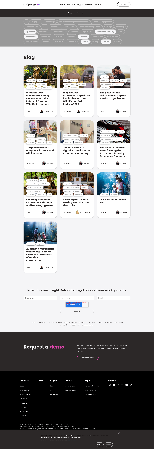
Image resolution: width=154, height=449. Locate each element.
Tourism (106, 41)
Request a (44, 347)
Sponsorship (73, 41)
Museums (43, 32)
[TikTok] (132, 386)
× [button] (118, 433)
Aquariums (30, 32)
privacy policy (89, 325)
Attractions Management (89, 27)
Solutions (24, 380)
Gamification (97, 36)
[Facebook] (123, 386)
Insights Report (31, 41)
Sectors (70, 5)
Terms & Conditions (93, 386)
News (52, 390)
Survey (95, 41)
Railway (46, 41)
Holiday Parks (25, 394)
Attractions (55, 27)
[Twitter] (110, 386)
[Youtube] (127, 386)
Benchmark (45, 36)
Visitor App (69, 27)
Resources (81, 13)
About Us (97, 5)
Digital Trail (87, 32)
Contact (88, 5)
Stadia (85, 41)
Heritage (108, 27)
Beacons (74, 32)
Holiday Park (112, 36)
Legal (87, 380)
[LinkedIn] (115, 386)
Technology (50, 22)
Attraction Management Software (73, 22)
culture (117, 41)
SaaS (121, 32)
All (26, 22)
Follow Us (112, 381)
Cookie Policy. (72, 440)
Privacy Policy (90, 390)
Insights (80, 5)
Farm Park (59, 36)
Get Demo (124, 4)
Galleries (83, 36)
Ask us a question (72, 386)
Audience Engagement (102, 22)
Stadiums (23, 416)
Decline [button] (108, 444)
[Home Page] (32, 4)
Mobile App (121, 27)
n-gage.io (36, 22)
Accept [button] (99, 444)
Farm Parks (24, 411)
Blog (70, 13)
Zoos (44, 27)
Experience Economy (105, 32)
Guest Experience (59, 32)
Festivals (71, 36)
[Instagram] (119, 386)
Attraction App (31, 27)
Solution (60, 5)
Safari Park (58, 41)
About (40, 380)
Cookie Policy (90, 394)
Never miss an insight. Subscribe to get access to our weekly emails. (77, 290)
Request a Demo (87, 358)
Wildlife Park (31, 36)
